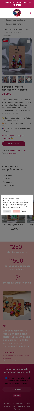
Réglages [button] (7, 211)
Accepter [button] (16, 211)
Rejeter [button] (23, 211)
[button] (3, 13)
